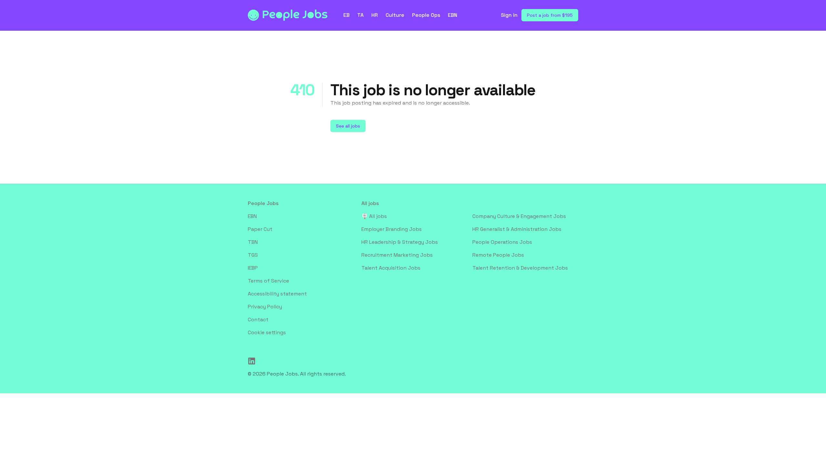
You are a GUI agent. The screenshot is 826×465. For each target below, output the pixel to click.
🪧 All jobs (374, 216)
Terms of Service (268, 280)
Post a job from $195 (550, 15)
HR (374, 15)
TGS (253, 255)
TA (360, 15)
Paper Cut (260, 229)
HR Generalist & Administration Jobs (516, 229)
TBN (253, 242)
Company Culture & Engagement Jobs (519, 216)
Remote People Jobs (498, 255)
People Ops (426, 15)
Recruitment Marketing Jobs (397, 255)
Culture (395, 15)
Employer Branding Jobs (391, 229)
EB (346, 15)
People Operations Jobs (502, 242)
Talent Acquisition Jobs (390, 267)
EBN (452, 15)
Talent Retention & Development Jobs (520, 267)
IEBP (253, 267)
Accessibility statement (277, 293)
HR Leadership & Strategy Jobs (399, 242)
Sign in (509, 15)
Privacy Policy (265, 306)
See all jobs (348, 126)
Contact (258, 319)
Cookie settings (267, 332)
